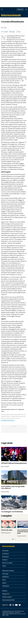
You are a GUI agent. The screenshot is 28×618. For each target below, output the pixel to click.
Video (4, 566)
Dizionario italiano (8, 570)
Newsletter (5, 586)
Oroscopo (5, 574)
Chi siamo (5, 550)
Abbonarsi (20, 9)
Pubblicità (5, 577)
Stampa (13, 31)
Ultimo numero (7, 597)
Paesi (4, 580)
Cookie (7, 615)
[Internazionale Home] (9, 546)
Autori (4, 583)
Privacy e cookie (7, 563)
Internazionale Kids (8, 600)
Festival (4, 560)
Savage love (6, 594)
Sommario (5, 557)
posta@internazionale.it (8, 420)
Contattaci (5, 553)
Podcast (4, 591)
